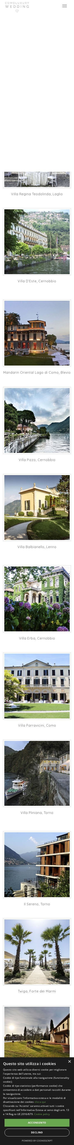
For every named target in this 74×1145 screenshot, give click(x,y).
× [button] (69, 1061)
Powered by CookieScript (37, 1140)
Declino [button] (37, 1132)
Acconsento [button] (37, 1122)
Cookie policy (42, 1114)
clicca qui (40, 1102)
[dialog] (37, 1101)
